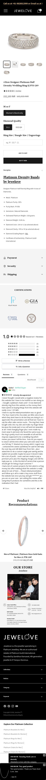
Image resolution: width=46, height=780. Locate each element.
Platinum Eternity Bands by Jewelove (21, 180)
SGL (26, 234)
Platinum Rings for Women (13, 743)
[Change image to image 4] (31, 64)
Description (7, 170)
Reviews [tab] (6, 374)
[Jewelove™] (23, 11)
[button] (38, 488)
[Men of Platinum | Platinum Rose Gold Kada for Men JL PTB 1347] (23, 530)
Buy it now (23, 160)
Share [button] (7, 488)
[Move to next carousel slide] (43, 531)
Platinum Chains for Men (13, 747)
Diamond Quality (12, 121)
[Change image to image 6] (6, 72)
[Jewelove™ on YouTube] (16, 707)
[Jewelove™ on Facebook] (4, 707)
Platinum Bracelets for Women (15, 734)
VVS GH (19, 127)
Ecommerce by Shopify (16, 715)
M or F (6, 106)
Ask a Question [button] (24, 366)
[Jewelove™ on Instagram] (12, 707)
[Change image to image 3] (23, 64)
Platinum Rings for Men (12, 738)
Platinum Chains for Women (14, 752)
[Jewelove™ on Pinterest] (8, 707)
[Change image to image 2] (15, 64)
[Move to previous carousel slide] (3, 531)
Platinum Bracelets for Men (13, 730)
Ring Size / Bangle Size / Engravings (21, 135)
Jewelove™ (18, 712)
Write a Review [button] (24, 361)
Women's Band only (14, 113)
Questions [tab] (21, 374)
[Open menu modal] (5, 10)
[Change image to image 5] (39, 64)
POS (4, 715)
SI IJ (8, 127)
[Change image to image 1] (6, 64)
